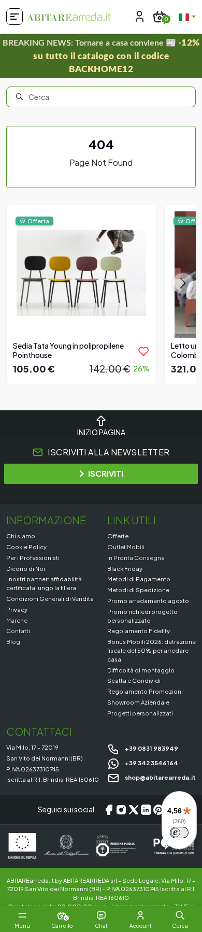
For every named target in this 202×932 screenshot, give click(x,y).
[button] (180, 915)
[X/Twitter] (133, 809)
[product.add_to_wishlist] (143, 351)
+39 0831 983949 (151, 748)
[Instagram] (121, 809)
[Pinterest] (158, 809)
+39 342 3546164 (151, 762)
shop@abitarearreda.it (160, 777)
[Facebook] (109, 809)
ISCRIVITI (105, 473)
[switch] (179, 832)
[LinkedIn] (146, 809)
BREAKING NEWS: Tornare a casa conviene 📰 (101, 56)
